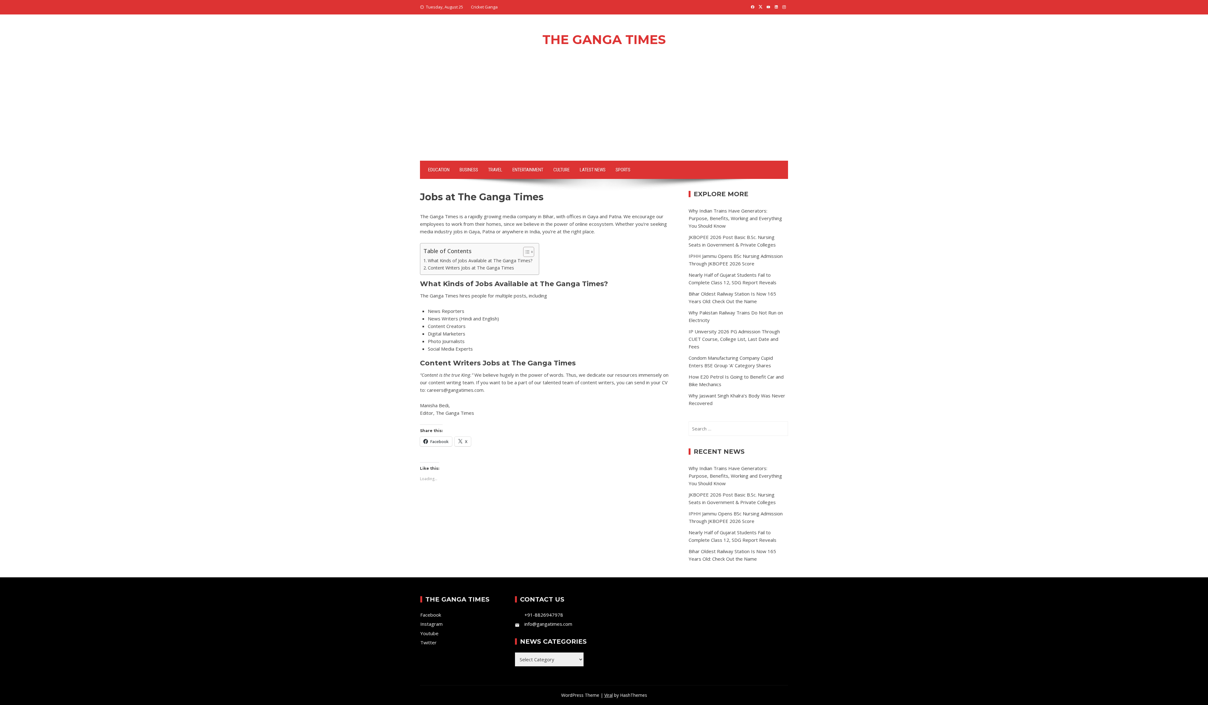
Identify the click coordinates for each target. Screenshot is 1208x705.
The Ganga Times (604, 39)
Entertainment (527, 170)
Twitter (428, 642)
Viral (608, 695)
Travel (495, 170)
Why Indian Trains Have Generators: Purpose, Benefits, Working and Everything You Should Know (735, 218)
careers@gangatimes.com (455, 390)
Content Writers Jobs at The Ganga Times (471, 268)
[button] (525, 252)
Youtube (429, 633)
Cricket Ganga (484, 7)
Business (469, 170)
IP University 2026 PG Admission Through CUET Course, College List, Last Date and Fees (734, 339)
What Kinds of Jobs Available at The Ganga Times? (480, 261)
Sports (623, 170)
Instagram (431, 624)
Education (439, 170)
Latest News (593, 170)
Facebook (430, 615)
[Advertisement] (604, 113)
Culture (561, 170)
